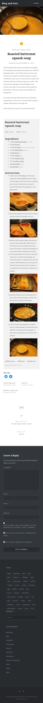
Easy (34, 361)
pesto (27, 597)
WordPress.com (22, 699)
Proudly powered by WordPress (16, 696)
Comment (7, 467)
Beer (8, 577)
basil (23, 573)
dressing (31, 585)
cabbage (25, 577)
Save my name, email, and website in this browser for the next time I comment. (19, 526)
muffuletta (25, 593)
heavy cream (19, 161)
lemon (9, 593)
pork (8, 601)
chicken (25, 581)
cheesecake (16, 581)
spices (20, 608)
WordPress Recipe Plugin (10, 365)
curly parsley (14, 167)
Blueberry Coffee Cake (10, 390)
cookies (9, 585)
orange (20, 597)
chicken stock (19, 158)
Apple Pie (25, 383)
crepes (24, 585)
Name (6, 494)
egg (8, 589)
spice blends (11, 608)
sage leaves (15, 153)
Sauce (18, 604)
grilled (21, 589)
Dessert (8, 648)
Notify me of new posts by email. (18, 542)
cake (8, 581)
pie (33, 597)
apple (19, 147)
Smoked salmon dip (9, 383)
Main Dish (16, 50)
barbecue (16, 573)
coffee (32, 581)
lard (27, 589)
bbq (29, 573)
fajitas (14, 589)
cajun (32, 577)
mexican (16, 593)
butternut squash (20, 142)
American (12, 361)
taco (32, 608)
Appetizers (9, 632)
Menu (37, 3)
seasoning (25, 604)
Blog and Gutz (10, 3)
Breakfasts (9, 640)
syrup (26, 608)
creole (17, 585)
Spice (8, 672)
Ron (16, 63)
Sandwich (10, 604)
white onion (19, 150)
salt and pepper (15, 164)
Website (6, 513)
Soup (23, 361)
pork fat (15, 601)
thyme (18, 155)
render (23, 601)
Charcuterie (10, 644)
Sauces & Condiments (13, 660)
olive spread (11, 597)
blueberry (16, 577)
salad (29, 601)
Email (6, 503)
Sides (23, 50)
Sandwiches (10, 656)
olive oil (17, 144)
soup (21, 407)
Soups (28, 50)
